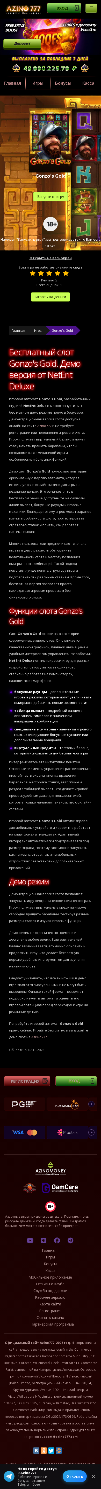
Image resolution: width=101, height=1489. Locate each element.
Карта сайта (50, 1304)
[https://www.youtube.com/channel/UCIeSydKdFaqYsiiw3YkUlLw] (30, 1240)
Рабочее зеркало (50, 1297)
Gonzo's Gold (62, 330)
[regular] (49, 273)
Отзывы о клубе (50, 1283)
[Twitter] (51, 1450)
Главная (12, 83)
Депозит (22, 43)
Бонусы (63, 83)
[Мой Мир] (59, 1450)
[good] (57, 273)
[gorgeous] (66, 273)
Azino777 (44, 425)
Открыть (74, 1476)
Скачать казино (50, 1317)
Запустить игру (50, 196)
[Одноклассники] (44, 1450)
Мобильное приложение (50, 1277)
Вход (62, 8)
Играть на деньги (50, 296)
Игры (38, 83)
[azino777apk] (70, 1240)
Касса (50, 1270)
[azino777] (43, 1240)
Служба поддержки (50, 1290)
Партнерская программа (52, 1324)
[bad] (32, 273)
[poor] (41, 273)
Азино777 (39, 1037)
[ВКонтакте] (36, 1450)
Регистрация (25, 1081)
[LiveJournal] (66, 1450)
